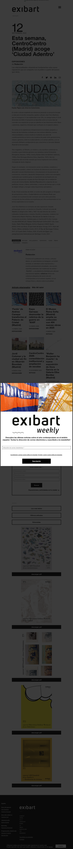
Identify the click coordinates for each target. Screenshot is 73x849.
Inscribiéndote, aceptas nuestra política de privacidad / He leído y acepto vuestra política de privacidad (36, 454)
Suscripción (36, 461)
